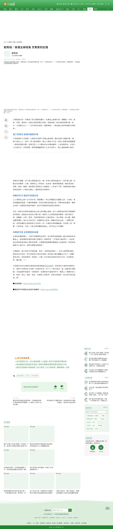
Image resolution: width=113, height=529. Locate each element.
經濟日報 (67, 4)
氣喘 (96, 429)
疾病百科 (58, 517)
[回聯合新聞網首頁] (5, 4)
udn (5, 42)
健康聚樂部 (45, 517)
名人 (78, 9)
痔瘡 (103, 416)
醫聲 (51, 9)
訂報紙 (72, 523)
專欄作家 (76, 517)
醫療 (16, 9)
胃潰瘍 (100, 425)
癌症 (67, 9)
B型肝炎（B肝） (91, 422)
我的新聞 (100, 4)
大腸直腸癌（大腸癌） (93, 416)
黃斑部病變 (89, 429)
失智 (46, 9)
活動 (90, 9)
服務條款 (48, 523)
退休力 (39, 9)
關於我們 (78, 523)
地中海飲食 (35, 376)
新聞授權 (42, 523)
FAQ (34, 523)
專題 (84, 9)
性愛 (73, 9)
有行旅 (88, 4)
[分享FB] (6, 120)
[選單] (109, 4)
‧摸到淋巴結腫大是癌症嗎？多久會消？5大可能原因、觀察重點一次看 (42, 367)
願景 (94, 4)
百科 (22, 9)
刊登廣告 (29, 523)
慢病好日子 (60, 9)
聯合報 (60, 4)
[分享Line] (6, 126)
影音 (27, 9)
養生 (10, 9)
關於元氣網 (38, 517)
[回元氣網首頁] (11, 4)
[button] (108, 9)
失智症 (102, 419)
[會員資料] (106, 4)
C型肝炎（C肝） (91, 425)
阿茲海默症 (49, 266)
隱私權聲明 (59, 523)
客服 (37, 523)
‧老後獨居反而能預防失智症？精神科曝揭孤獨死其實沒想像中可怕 (41, 364)
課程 (33, 9)
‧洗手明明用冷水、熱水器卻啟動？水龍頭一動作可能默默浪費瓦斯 (41, 361)
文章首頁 (69, 517)
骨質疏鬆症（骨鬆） (92, 419)
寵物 (95, 9)
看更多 (107, 348)
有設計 (82, 4)
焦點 (5, 9)
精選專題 (52, 517)
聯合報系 (66, 523)
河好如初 (75, 4)
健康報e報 (48, 510)
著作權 (54, 523)
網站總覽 (84, 523)
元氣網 (9, 42)
